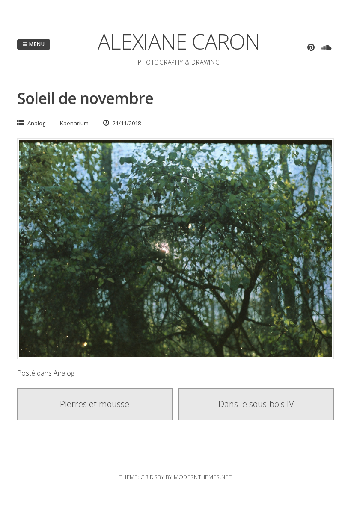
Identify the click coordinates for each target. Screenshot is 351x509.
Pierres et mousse (94, 404)
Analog (36, 123)
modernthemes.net (203, 477)
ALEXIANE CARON (179, 41)
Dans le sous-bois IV (256, 404)
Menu (36, 44)
